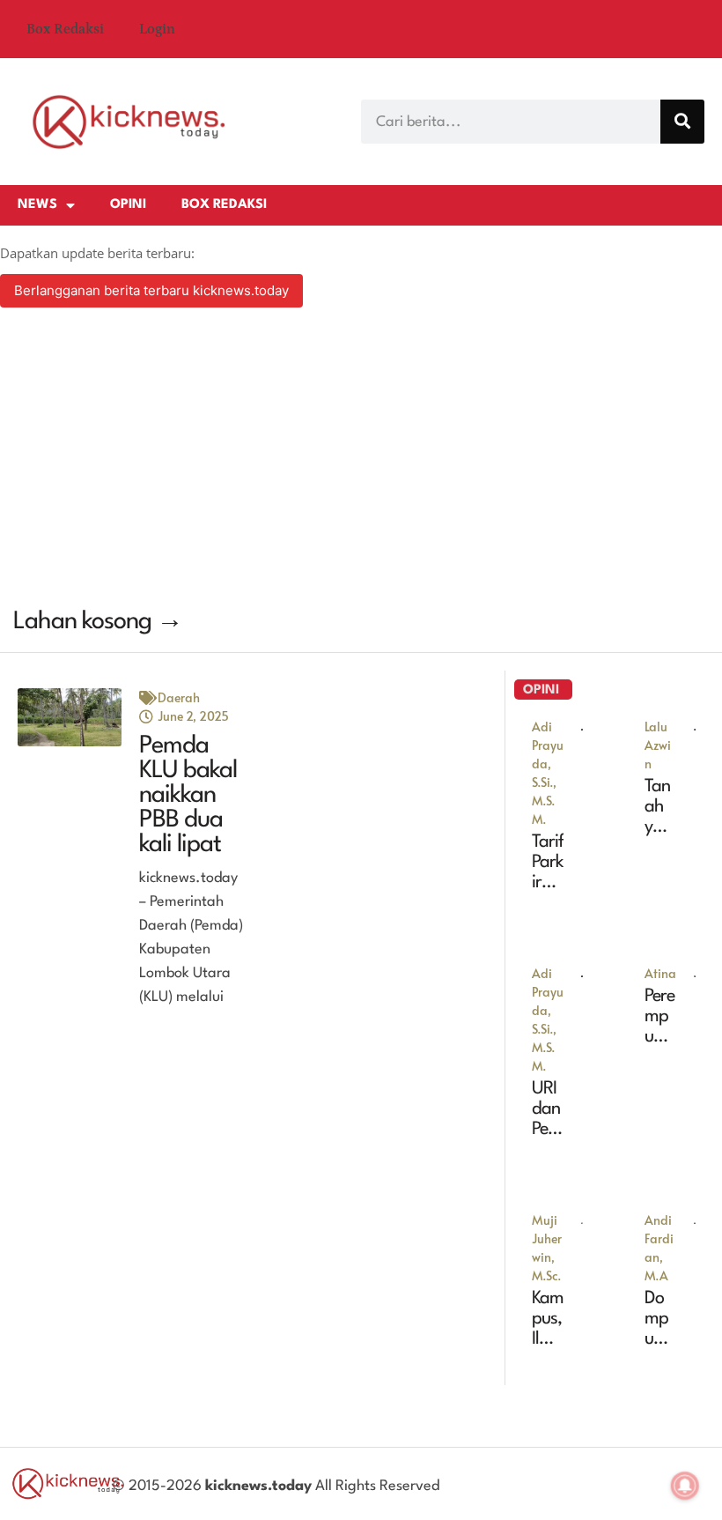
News (37, 204)
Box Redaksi (65, 29)
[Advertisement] (361, 460)
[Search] (682, 122)
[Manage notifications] (685, 1486)
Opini (128, 204)
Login (157, 29)
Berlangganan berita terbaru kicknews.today (151, 290)
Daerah (179, 697)
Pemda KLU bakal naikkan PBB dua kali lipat (188, 795)
